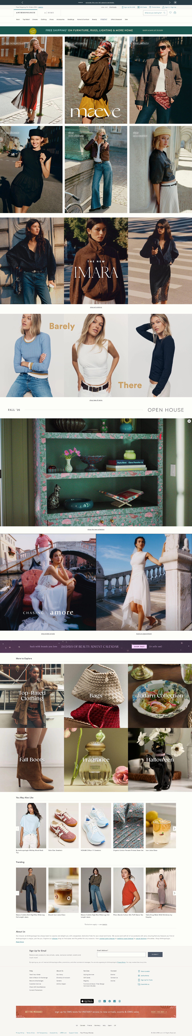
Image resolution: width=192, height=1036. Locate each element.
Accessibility (54, 1033)
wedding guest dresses (125, 938)
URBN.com (63, 1033)
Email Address (102, 950)
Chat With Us (145, 984)
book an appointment (144, 634)
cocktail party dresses (107, 938)
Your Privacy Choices (86, 1033)
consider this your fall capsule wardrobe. (100, 2)
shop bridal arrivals (48, 634)
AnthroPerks (145, 975)
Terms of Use (31, 1033)
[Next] (174, 828)
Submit (155, 954)
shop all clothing (96, 307)
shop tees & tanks (96, 400)
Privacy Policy (121, 962)
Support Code (73, 1033)
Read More (20, 942)
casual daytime (141, 938)
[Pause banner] (175, 2)
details (40, 7)
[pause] (189, 421)
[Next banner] (169, 2)
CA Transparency (42, 1033)
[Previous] (18, 828)
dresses (55, 938)
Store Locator (145, 971)
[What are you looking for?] (164, 12)
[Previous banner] (22, 2)
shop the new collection (96, 529)
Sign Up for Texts (146, 980)
